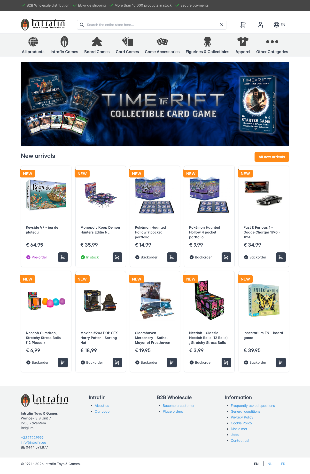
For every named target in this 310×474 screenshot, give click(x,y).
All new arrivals (272, 157)
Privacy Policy (242, 417)
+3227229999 (32, 437)
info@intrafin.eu (33, 442)
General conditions (245, 411)
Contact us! (240, 440)
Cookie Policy (241, 423)
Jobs (235, 435)
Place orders (173, 411)
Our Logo (102, 411)
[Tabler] (43, 25)
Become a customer (178, 405)
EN (283, 25)
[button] (64, 45)
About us (102, 405)
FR (283, 464)
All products (33, 51)
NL (270, 464)
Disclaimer (239, 429)
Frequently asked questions (253, 405)
